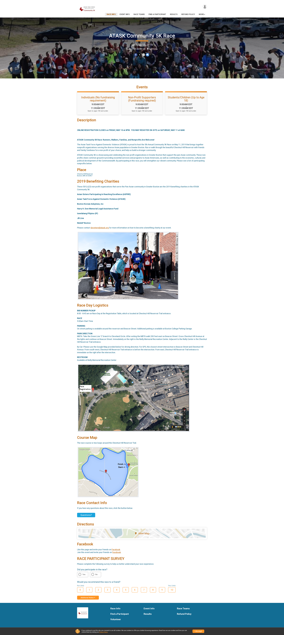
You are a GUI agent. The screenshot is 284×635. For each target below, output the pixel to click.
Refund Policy (188, 14)
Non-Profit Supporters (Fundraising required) (142, 99)
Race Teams (139, 14)
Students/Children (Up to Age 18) (186, 99)
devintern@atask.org (100, 228)
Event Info (125, 14)
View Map (143, 533)
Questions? (86, 515)
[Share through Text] (147, 54)
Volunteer (115, 619)
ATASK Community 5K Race (142, 36)
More (201, 14)
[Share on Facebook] (135, 54)
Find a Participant (157, 14)
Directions (153, 49)
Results (174, 14)
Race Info (111, 14)
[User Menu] (205, 6)
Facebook (116, 549)
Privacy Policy (103, 632)
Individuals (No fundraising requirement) (98, 99)
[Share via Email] (143, 54)
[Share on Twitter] (139, 54)
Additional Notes (87, 598)
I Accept (198, 631)
